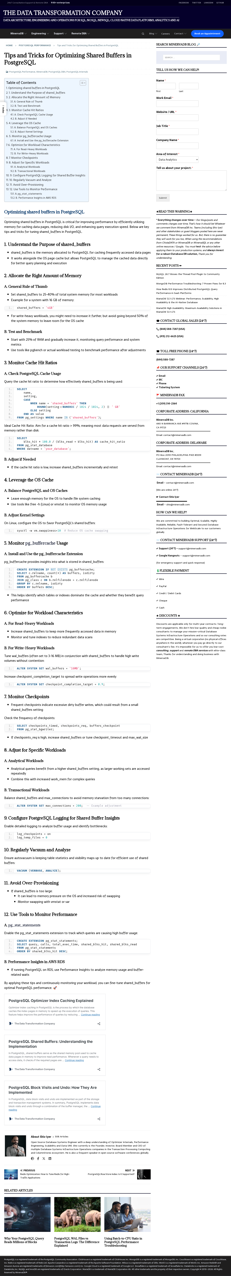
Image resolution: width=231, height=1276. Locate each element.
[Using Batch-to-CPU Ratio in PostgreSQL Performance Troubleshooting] (127, 1214)
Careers (165, 34)
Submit (163, 198)
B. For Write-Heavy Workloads (31, 154)
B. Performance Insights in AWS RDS (36, 198)
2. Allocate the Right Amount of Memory (34, 97)
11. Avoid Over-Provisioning (26, 184)
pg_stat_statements (24, 925)
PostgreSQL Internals (77, 72)
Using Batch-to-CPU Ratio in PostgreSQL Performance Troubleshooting (123, 1242)
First (158, 91)
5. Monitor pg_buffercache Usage (30, 136)
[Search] (143, 33)
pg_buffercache (40, 543)
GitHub (220, 2)
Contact (178, 33)
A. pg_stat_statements (28, 194)
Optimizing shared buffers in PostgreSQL (34, 88)
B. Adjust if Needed (26, 119)
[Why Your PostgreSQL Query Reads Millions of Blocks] (27, 1214)
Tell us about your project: (174, 168)
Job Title (163, 126)
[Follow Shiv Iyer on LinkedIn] (48, 1158)
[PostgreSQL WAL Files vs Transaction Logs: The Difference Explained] (77, 1214)
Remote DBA (79, 33)
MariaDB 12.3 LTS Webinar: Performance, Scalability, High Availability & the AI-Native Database (187, 300)
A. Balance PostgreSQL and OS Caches (35, 128)
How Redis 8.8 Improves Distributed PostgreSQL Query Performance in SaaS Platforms (186, 291)
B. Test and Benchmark (27, 106)
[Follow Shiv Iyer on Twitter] (42, 1158)
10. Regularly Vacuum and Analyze (30, 180)
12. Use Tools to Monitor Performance (33, 189)
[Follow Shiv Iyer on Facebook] (37, 1158)
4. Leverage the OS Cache (25, 123)
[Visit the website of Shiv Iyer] (32, 1158)
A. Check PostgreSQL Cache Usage (33, 115)
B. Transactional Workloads (30, 171)
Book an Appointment (207, 34)
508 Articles (61, 1136)
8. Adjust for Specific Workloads (29, 162)
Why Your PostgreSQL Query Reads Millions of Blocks (24, 1240)
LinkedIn (208, 2)
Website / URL (166, 112)
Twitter (196, 2)
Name (161, 80)
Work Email (164, 98)
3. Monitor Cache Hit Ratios (26, 110)
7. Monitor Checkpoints (23, 158)
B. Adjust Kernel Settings (29, 132)
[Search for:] (191, 57)
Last (181, 91)
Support (59, 33)
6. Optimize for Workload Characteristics (34, 145)
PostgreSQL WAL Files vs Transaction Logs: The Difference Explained (76, 1242)
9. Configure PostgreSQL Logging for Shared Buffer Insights (47, 175)
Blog (151, 33)
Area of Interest (167, 154)
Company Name (167, 140)
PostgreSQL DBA (57, 72)
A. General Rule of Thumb (28, 102)
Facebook (184, 2)
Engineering (38, 33)
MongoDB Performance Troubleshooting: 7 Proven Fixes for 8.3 (191, 283)
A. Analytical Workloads (27, 167)
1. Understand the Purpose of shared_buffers (37, 92)
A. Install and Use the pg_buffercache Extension (41, 141)
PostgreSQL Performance (22, 72)
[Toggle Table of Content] (81, 83)
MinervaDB (17, 33)
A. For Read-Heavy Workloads (30, 149)
